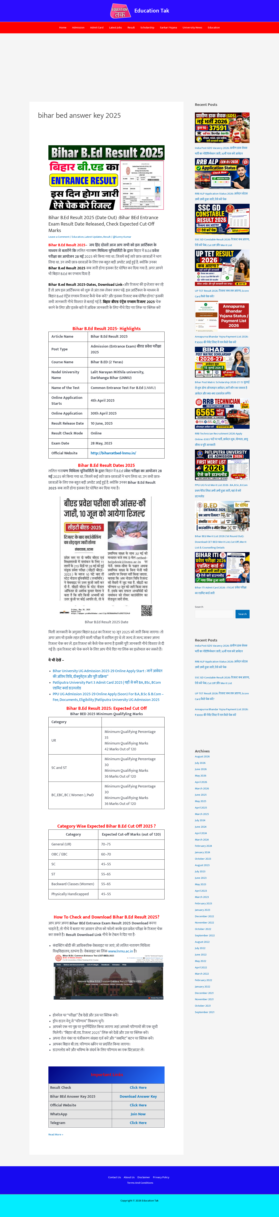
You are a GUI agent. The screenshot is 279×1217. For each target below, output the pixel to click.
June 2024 (200, 826)
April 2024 (201, 833)
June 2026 (201, 769)
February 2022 (203, 980)
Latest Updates (93, 236)
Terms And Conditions (140, 1182)
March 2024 (202, 839)
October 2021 (203, 1005)
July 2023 (200, 871)
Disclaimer (143, 1177)
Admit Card (96, 27)
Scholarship (147, 27)
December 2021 (204, 993)
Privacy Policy (161, 1177)
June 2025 (201, 794)
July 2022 (200, 948)
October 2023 (203, 858)
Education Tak (151, 11)
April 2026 (201, 782)
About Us (129, 1177)
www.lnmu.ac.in (120, 951)
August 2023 (202, 865)
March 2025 (202, 814)
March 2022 (202, 973)
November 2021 (204, 999)
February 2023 (203, 903)
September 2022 (205, 935)
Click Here (138, 1087)
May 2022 (200, 961)
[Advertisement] (139, 61)
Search (199, 607)
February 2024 (203, 846)
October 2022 (203, 929)
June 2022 (200, 954)
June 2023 (200, 878)
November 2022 (204, 922)
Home (62, 27)
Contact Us (114, 1177)
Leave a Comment (58, 236)
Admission (78, 27)
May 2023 (200, 884)
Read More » (55, 1134)
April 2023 (201, 890)
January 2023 (202, 910)
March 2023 (202, 897)
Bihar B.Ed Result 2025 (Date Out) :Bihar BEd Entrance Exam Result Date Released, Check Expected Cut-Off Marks (103, 224)
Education (214, 27)
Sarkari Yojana (168, 27)
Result (131, 27)
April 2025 (201, 807)
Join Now (138, 1114)
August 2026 (202, 756)
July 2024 (200, 820)
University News (192, 27)
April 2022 (201, 967)
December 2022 (204, 916)
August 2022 (202, 942)
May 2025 (200, 801)
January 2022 (202, 986)
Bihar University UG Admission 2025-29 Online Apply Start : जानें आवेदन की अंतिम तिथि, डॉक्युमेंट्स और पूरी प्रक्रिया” (107, 674)
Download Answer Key (138, 1096)
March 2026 (202, 788)
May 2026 (200, 775)
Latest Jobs (115, 27)
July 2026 (200, 763)
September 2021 (204, 1012)
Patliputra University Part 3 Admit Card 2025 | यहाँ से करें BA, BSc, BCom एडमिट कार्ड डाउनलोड (107, 685)
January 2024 (202, 852)
